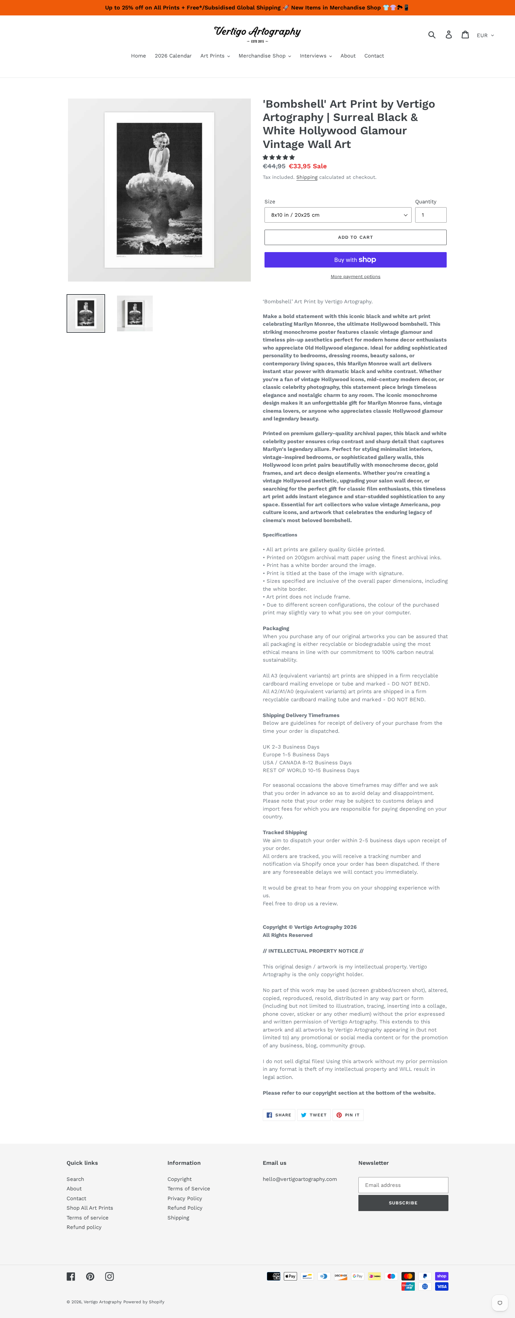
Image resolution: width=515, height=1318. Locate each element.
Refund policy (84, 1227)
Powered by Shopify (143, 1301)
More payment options (355, 276)
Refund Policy (184, 1208)
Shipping (306, 177)
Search (75, 1179)
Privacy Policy (184, 1198)
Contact (76, 1198)
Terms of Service (188, 1188)
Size (270, 201)
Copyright (179, 1179)
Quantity (426, 201)
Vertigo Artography (103, 1301)
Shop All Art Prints (90, 1208)
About (74, 1188)
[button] (279, 157)
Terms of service (88, 1218)
